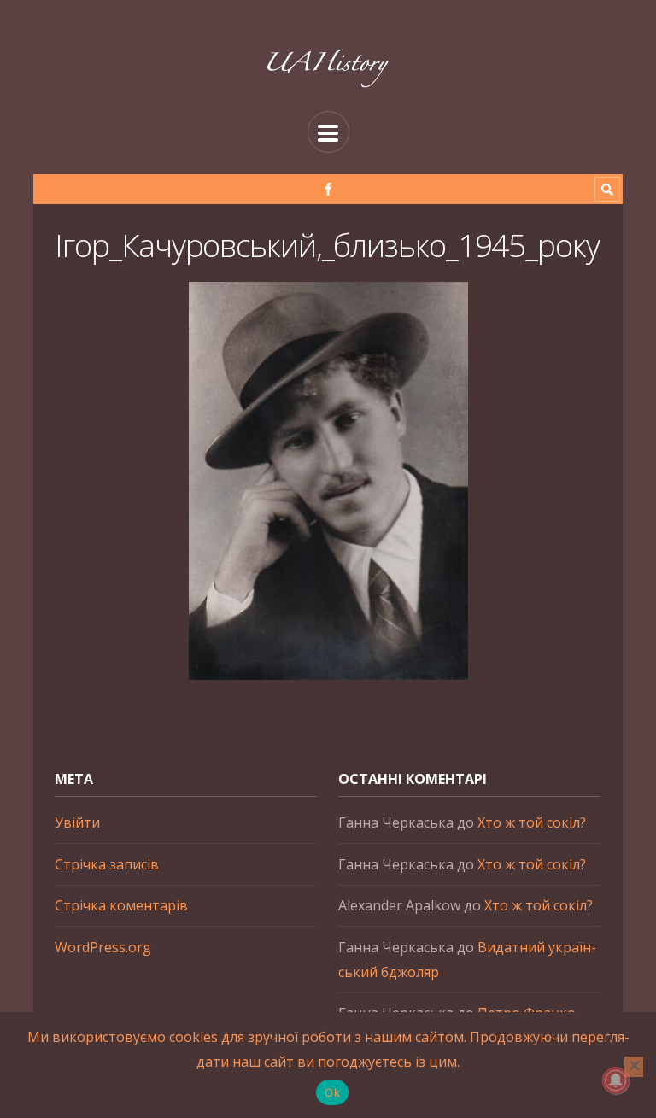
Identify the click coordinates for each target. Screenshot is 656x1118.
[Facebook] (328, 189)
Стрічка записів (107, 864)
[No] (633, 1067)
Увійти (77, 822)
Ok (332, 1092)
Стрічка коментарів (121, 905)
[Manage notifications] (616, 1080)
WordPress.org (103, 947)
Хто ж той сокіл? (531, 822)
